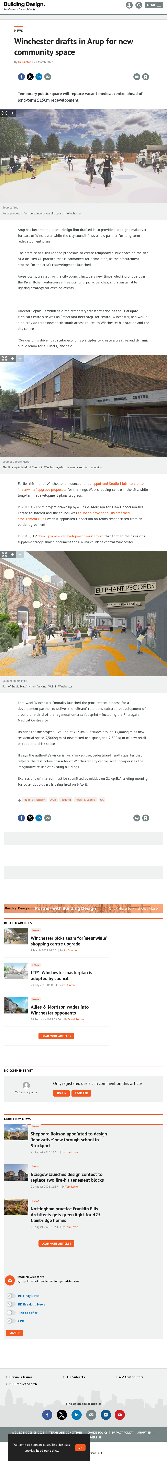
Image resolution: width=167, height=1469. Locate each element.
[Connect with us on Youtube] (119, 1415)
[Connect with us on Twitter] (62, 1415)
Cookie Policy (97, 1432)
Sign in (97, 68)
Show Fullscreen (4, 113)
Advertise (94, 1437)
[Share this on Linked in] (39, 76)
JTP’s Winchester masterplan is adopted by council (61, 975)
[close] (149, 68)
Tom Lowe (71, 1152)
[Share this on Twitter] (30, 76)
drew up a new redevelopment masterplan (70, 536)
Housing (66, 799)
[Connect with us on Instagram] (106, 1415)
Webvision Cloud (93, 1453)
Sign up (14, 1333)
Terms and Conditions (66, 1432)
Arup (53, 799)
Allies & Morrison (34, 799)
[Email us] (91, 1415)
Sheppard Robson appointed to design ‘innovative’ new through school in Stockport (69, 1139)
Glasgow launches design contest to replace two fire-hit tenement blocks (67, 1177)
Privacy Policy (122, 1432)
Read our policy (47, 1450)
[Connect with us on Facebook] (47, 1415)
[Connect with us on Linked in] (76, 1415)
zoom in (12, 113)
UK (102, 799)
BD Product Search (23, 1384)
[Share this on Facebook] (21, 76)
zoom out (20, 113)
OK (80, 1447)
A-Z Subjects (75, 1377)
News (18, 31)
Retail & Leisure (85, 799)
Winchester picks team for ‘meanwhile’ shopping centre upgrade (69, 941)
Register (81, 1093)
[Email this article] (47, 76)
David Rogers (76, 1019)
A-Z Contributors (131, 1377)
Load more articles (56, 1036)
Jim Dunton (24, 62)
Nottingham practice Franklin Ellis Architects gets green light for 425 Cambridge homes (66, 1214)
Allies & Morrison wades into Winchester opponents (60, 1010)
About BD (144, 1432)
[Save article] (145, 76)
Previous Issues (20, 1377)
